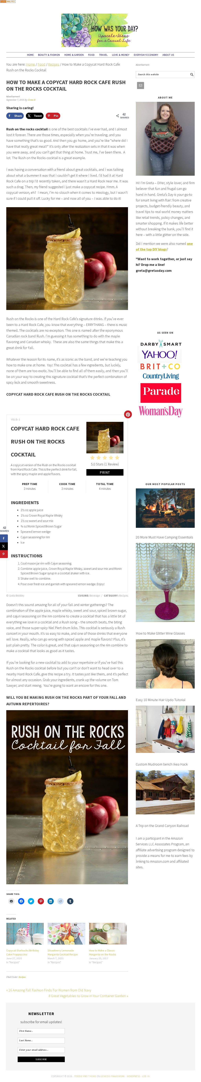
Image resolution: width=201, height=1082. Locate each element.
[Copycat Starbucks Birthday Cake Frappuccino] (25, 933)
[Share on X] (4, 546)
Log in (146, 1076)
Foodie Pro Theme (85, 1076)
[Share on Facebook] (4, 538)
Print (105, 472)
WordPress (133, 1076)
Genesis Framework (113, 1076)
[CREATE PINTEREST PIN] (128, 414)
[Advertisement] (165, 302)
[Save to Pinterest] (4, 554)
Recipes (22, 977)
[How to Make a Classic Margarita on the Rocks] (108, 933)
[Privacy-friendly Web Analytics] (8, 5)
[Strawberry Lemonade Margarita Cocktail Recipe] (66, 933)
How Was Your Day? (100, 28)
